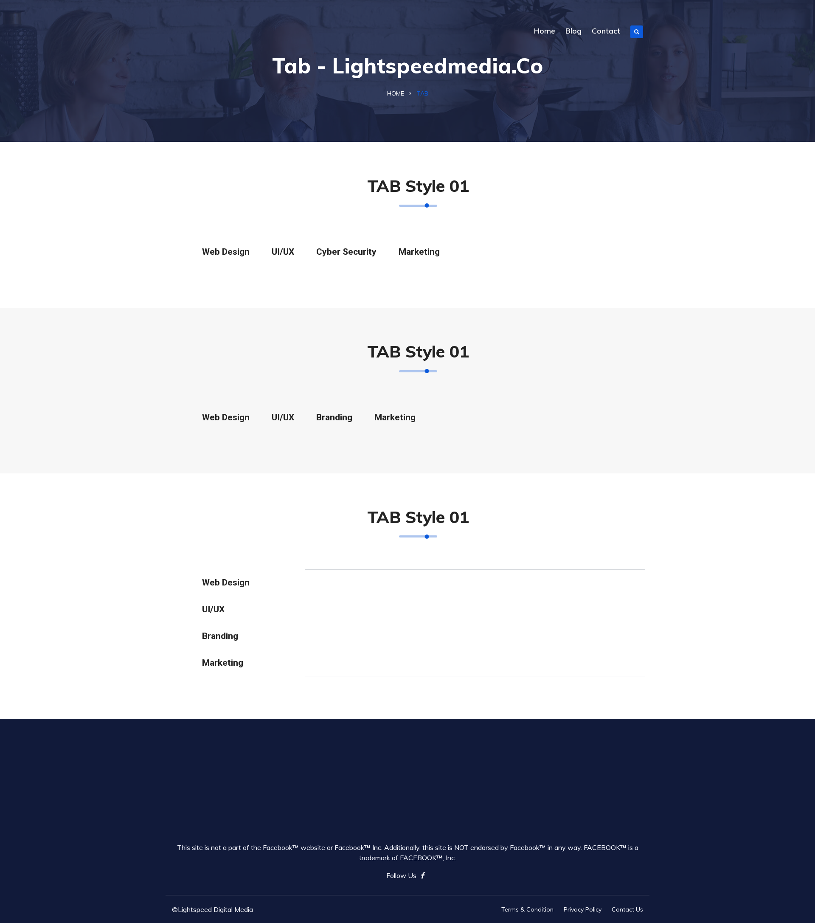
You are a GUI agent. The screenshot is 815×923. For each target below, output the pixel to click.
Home (544, 31)
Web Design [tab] (226, 252)
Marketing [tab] (419, 252)
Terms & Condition (527, 909)
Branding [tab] (334, 417)
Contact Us (627, 909)
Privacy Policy (582, 909)
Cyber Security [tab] (346, 252)
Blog (573, 31)
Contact (606, 31)
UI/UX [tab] (283, 252)
